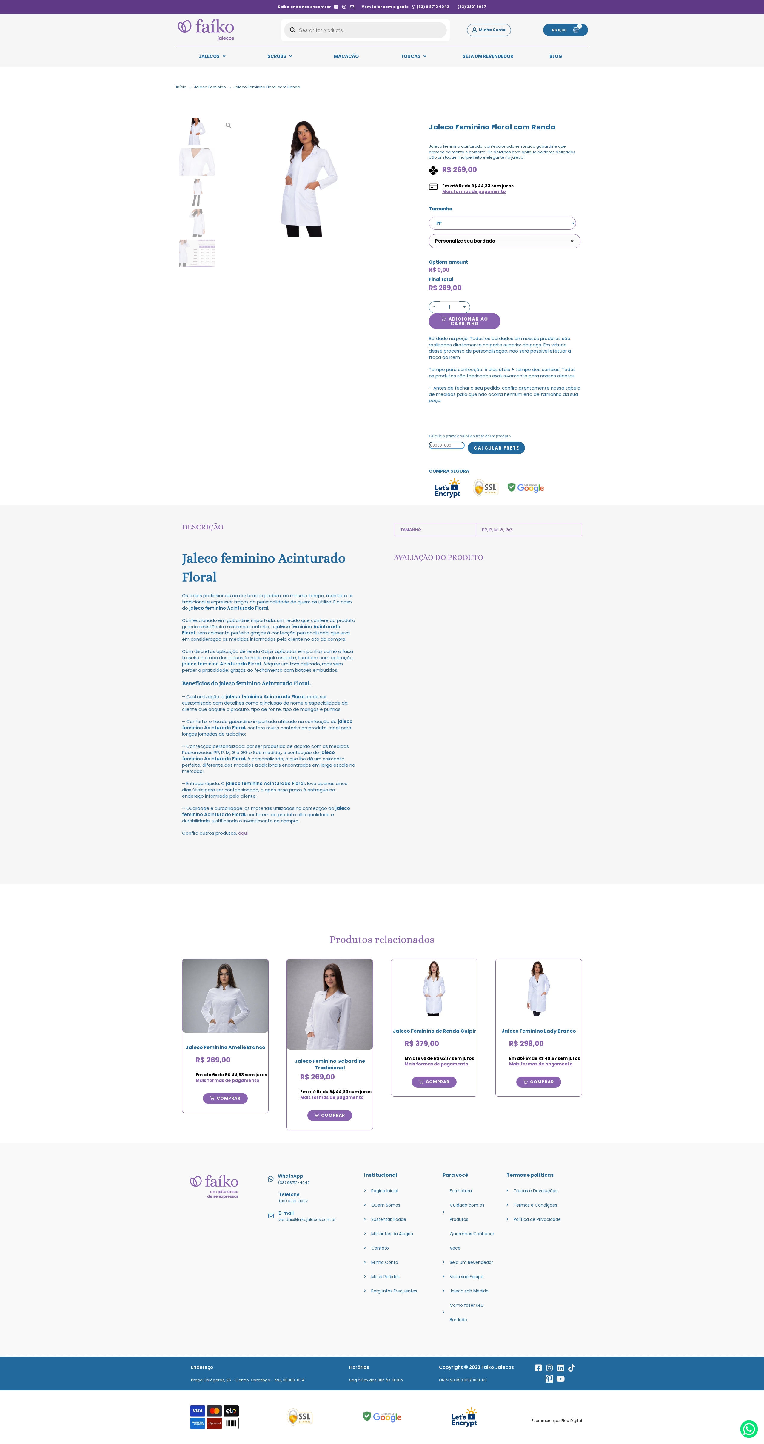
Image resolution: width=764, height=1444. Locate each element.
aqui (243, 833)
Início (181, 87)
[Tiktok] (571, 1368)
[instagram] (344, 7)
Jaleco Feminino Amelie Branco (225, 1047)
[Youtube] (560, 1379)
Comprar (229, 1098)
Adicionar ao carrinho (468, 321)
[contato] (352, 7)
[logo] (206, 30)
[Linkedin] (560, 1368)
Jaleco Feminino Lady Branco (538, 1031)
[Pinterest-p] (549, 1379)
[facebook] (335, 7)
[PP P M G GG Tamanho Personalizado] (503, 223)
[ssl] (300, 1417)
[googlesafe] (382, 1417)
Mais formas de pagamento (474, 191)
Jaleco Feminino (210, 87)
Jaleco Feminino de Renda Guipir (434, 1031)
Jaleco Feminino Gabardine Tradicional (330, 1064)
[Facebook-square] (538, 1368)
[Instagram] (549, 1368)
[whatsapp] (749, 1436)
